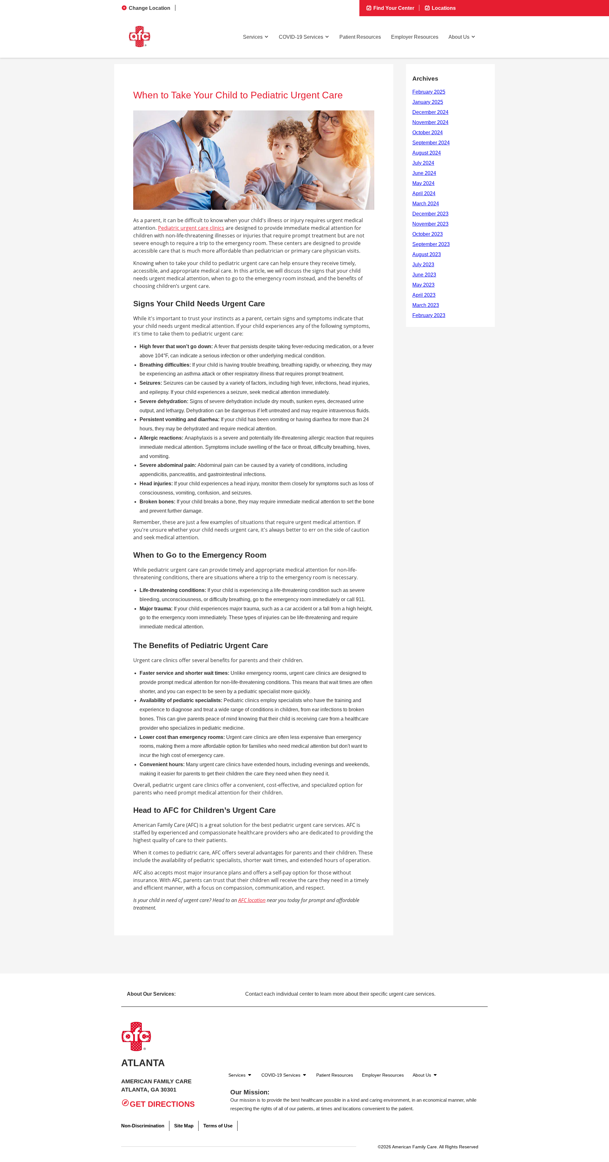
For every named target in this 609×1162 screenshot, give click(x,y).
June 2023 (424, 274)
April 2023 (423, 295)
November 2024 (430, 122)
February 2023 (428, 315)
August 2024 (426, 153)
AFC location (251, 900)
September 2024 (431, 142)
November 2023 (430, 224)
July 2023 (423, 264)
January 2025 (427, 102)
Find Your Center (393, 8)
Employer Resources (414, 37)
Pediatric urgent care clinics (191, 227)
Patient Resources (360, 37)
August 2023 (426, 254)
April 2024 (423, 193)
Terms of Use (217, 1125)
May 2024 (423, 183)
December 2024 (430, 112)
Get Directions (162, 1104)
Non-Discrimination (142, 1125)
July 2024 (423, 163)
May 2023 (423, 285)
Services (253, 37)
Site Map (183, 1125)
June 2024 (424, 173)
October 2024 (427, 132)
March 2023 (425, 305)
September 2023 (431, 244)
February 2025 (428, 92)
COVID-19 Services (301, 37)
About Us (459, 37)
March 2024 (425, 203)
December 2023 (430, 213)
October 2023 (427, 234)
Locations (443, 8)
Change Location (149, 8)
